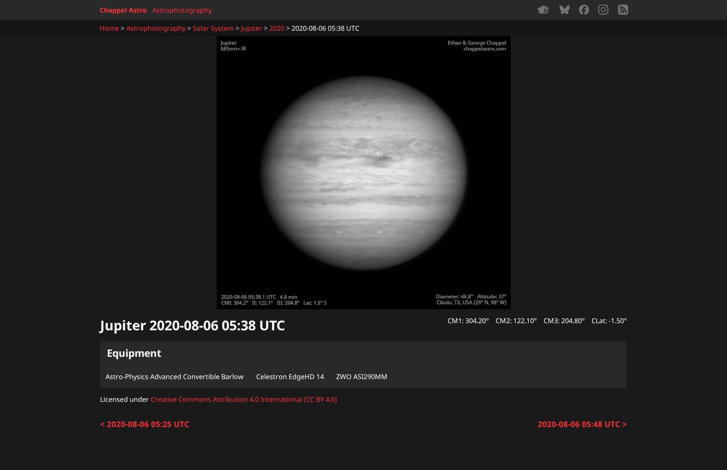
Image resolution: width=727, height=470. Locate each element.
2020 (276, 28)
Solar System (213, 28)
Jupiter (251, 28)
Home (109, 28)
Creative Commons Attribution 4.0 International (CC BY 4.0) (244, 399)
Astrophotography (182, 10)
